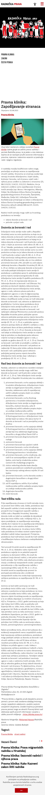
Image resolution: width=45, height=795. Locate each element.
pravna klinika (7, 54)
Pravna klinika (7, 114)
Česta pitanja (7, 62)
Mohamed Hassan (26, 719)
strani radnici (19, 734)
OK (21, 790)
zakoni (4, 58)
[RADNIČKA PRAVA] (22, 27)
